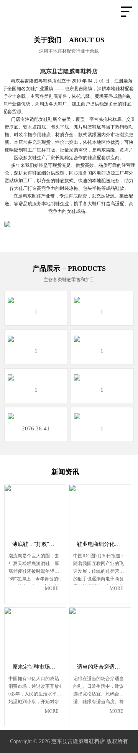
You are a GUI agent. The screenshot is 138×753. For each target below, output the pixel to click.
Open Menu (126, 11)
